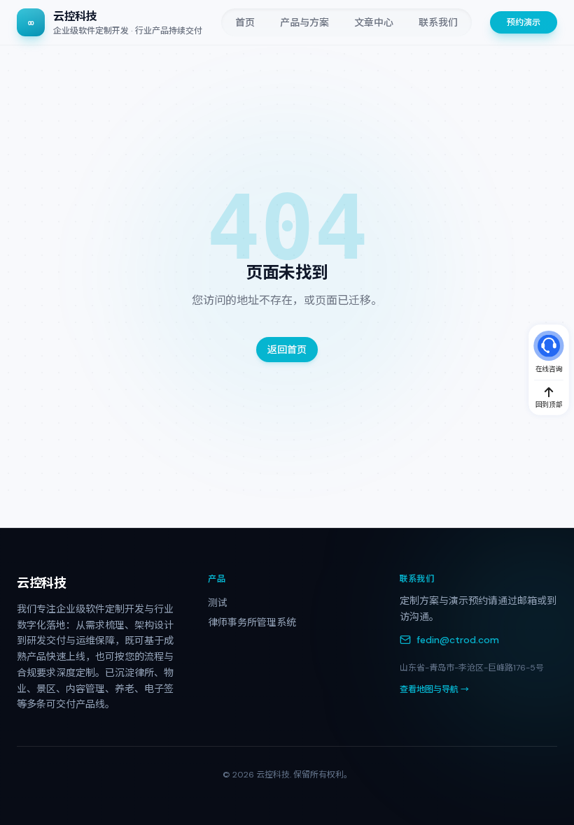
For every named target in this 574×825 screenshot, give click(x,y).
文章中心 (373, 22)
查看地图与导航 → (434, 689)
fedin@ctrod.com (457, 639)
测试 (217, 602)
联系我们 (438, 22)
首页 (245, 22)
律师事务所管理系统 (252, 622)
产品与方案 (304, 22)
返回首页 (287, 349)
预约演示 (523, 22)
